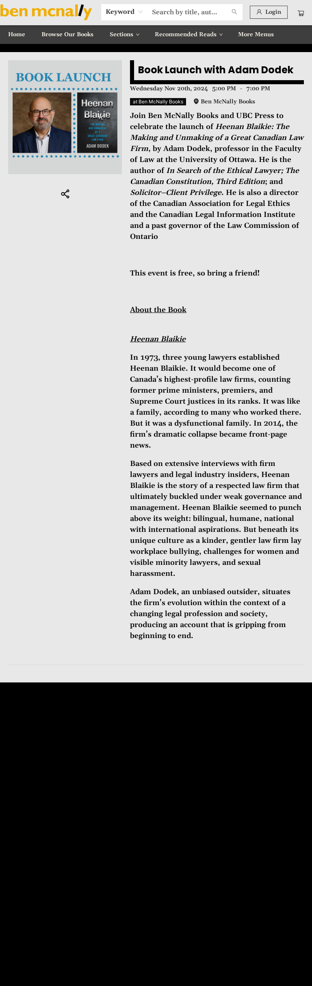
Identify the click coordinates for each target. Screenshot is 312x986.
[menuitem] (16, 34)
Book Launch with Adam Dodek (215, 70)
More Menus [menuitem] (256, 34)
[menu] (156, 34)
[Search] (234, 12)
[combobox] (124, 12)
